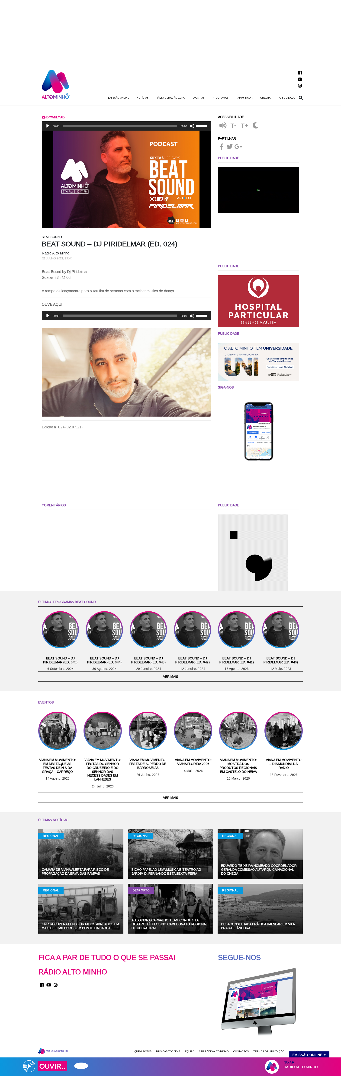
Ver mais (170, 676)
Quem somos (142, 1051)
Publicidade (286, 97)
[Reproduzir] (47, 126)
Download (55, 117)
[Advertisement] (170, 32)
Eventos (198, 97)
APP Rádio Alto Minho (213, 1051)
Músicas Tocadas (168, 1051)
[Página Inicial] (56, 84)
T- (233, 125)
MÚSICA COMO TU (56, 1051)
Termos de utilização (268, 1051)
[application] (126, 126)
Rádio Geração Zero (170, 97)
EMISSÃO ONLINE (118, 97)
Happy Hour (244, 97)
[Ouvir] (223, 126)
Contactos (241, 1051)
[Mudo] (192, 126)
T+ (244, 125)
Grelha (265, 97)
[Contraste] (255, 126)
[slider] (202, 125)
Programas (220, 97)
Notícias (142, 97)
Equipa (189, 1051)
